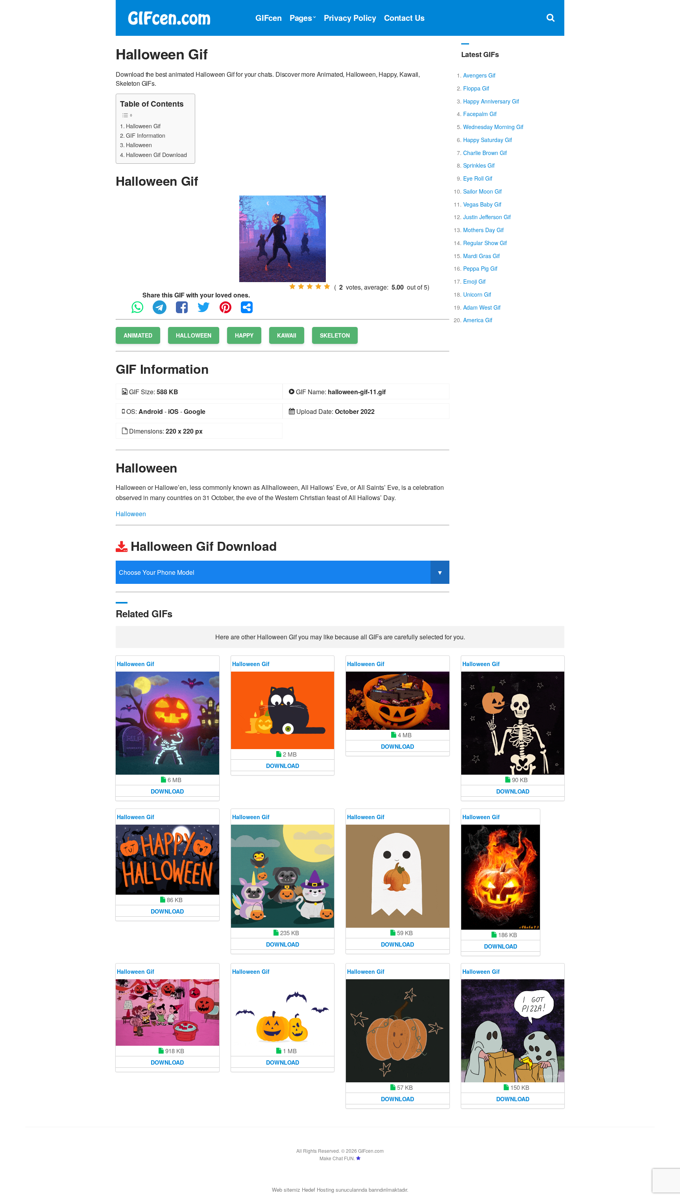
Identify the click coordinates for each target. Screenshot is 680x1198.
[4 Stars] (318, 286)
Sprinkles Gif (479, 165)
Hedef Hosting (318, 1189)
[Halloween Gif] (282, 237)
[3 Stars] (310, 286)
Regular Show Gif (485, 243)
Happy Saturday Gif (487, 140)
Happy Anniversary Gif (491, 101)
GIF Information (145, 135)
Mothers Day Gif (483, 230)
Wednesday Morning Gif (493, 127)
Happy (244, 335)
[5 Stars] (327, 286)
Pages (301, 17)
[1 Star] (292, 286)
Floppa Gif (476, 88)
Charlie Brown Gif (485, 153)
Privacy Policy (350, 17)
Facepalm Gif (480, 114)
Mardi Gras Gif (481, 256)
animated (138, 335)
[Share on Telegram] (163, 310)
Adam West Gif (482, 307)
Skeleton (335, 335)
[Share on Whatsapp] (141, 310)
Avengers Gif (479, 75)
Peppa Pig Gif (480, 268)
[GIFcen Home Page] (169, 16)
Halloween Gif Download (156, 154)
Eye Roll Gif (477, 178)
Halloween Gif (143, 126)
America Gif (477, 320)
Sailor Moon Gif (482, 191)
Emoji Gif (474, 281)
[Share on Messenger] (251, 310)
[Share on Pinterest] (229, 310)
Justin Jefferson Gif (487, 217)
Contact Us (404, 17)
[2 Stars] (301, 286)
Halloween (139, 144)
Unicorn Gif (477, 294)
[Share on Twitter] (207, 310)
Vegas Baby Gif (482, 204)
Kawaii (286, 335)
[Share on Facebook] (186, 310)
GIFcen (268, 17)
